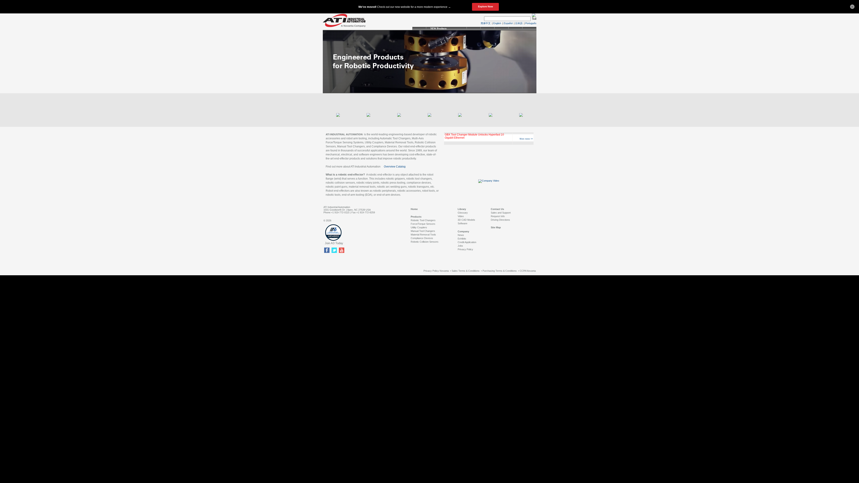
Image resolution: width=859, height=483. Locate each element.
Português (530, 23)
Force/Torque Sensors (423, 223)
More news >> (526, 139)
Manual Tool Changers (423, 231)
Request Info (498, 216)
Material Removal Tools (423, 234)
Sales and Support (501, 212)
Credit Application (467, 242)
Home (414, 209)
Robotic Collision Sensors (424, 241)
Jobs (460, 245)
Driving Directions (500, 219)
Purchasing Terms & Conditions (500, 270)
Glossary (463, 212)
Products (416, 216)
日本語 (519, 23)
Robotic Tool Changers (423, 220)
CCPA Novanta (528, 270)
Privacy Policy (465, 249)
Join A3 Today (334, 243)
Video (461, 216)
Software (462, 223)
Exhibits (462, 238)
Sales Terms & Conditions (466, 270)
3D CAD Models (466, 219)
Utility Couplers (419, 227)
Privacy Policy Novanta (436, 270)
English (497, 23)
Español (508, 23)
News (461, 235)
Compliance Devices (422, 238)
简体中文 (486, 23)
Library (462, 209)
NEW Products (438, 28)
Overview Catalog (395, 166)
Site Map (496, 227)
